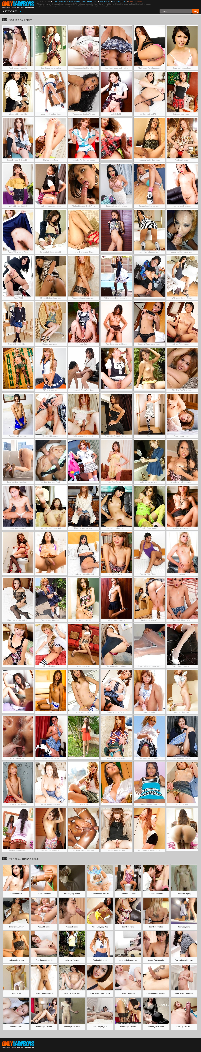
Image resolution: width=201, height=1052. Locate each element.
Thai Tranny (104, 2)
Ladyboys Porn (118, 2)
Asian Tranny (74, 2)
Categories (10, 11)
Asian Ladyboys (59, 2)
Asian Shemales (89, 2)
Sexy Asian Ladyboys (18, 5)
